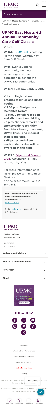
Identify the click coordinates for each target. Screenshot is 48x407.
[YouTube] (32, 320)
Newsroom (8, 270)
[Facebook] (14, 320)
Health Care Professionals (17, 261)
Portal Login (38, 404)
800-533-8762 (9, 246)
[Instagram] (14, 326)
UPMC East (21, 52)
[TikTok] (33, 326)
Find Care (9, 404)
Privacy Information (24, 362)
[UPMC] (11, 5)
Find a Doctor (17, 209)
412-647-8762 (9, 243)
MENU (44, 2)
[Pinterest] (23, 326)
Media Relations (14, 14)
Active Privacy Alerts (24, 368)
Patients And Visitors (14, 253)
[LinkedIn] (23, 320)
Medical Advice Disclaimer (24, 357)
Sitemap (24, 374)
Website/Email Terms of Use (24, 351)
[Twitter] (23, 332)
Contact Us (24, 345)
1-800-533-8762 (12, 203)
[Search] (37, 5)
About (6, 278)
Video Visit (29, 404)
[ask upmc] (40, 392)
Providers (19, 404)
